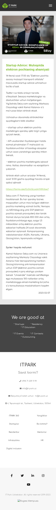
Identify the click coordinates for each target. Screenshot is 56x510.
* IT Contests (36, 334)
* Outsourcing (28, 337)
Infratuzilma (14, 440)
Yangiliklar (42, 416)
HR (42, 440)
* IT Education (28, 327)
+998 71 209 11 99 (29, 381)
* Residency (36, 324)
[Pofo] (9, 6)
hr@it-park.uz (41, 396)
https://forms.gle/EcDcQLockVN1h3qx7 (27, 189)
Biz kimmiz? (42, 424)
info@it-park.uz (29, 388)
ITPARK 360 (14, 416)
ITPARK (28, 365)
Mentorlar (42, 432)
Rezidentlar (14, 432)
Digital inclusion (14, 449)
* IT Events (18, 334)
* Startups (19, 324)
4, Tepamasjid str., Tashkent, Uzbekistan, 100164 (29, 403)
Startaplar (14, 424)
